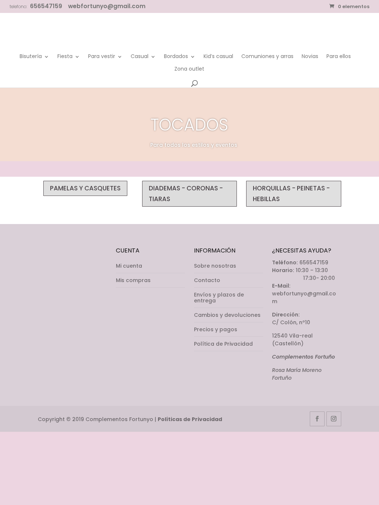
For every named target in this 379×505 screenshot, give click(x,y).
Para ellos (338, 57)
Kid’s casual (218, 57)
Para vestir (101, 57)
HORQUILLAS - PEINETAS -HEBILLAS (291, 193)
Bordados (176, 57)
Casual (139, 57)
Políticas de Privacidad (190, 419)
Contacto (207, 280)
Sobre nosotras (215, 266)
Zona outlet (189, 69)
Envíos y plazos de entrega (219, 297)
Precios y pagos (215, 329)
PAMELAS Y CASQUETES (85, 188)
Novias (310, 57)
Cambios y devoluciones (227, 315)
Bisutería (31, 57)
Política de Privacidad (223, 344)
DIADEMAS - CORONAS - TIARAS (186, 193)
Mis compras (133, 280)
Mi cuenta (129, 266)
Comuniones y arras (267, 57)
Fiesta (65, 57)
